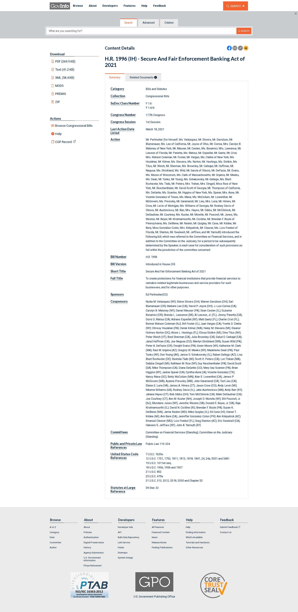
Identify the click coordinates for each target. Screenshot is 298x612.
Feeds (121, 547)
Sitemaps (122, 552)
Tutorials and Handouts (198, 542)
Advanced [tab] (149, 22)
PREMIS (60, 94)
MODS (59, 86)
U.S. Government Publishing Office (154, 596)
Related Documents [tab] (142, 77)
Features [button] (130, 5)
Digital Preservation (94, 542)
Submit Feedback (229, 527)
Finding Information (196, 532)
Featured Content (161, 532)
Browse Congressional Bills (74, 125)
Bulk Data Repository (128, 537)
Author (53, 547)
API (119, 532)
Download (57, 54)
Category (54, 532)
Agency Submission (94, 552)
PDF (65, 61)
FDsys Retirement (93, 565)
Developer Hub (125, 527)
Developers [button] (110, 5)
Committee (55, 542)
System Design (125, 557)
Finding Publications (162, 547)
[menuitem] (78, 6)
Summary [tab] (114, 77)
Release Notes (159, 542)
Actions (55, 118)
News (154, 537)
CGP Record (63, 142)
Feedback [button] (159, 5)
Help (58, 134)
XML (64, 77)
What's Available (194, 537)
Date (52, 537)
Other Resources (194, 547)
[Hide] (295, 13)
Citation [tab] (169, 22)
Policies (88, 532)
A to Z (53, 527)
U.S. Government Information (92, 559)
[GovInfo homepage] (60, 5)
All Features (158, 527)
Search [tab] (128, 22)
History (87, 547)
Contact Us (225, 532)
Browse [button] (78, 5)
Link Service (124, 542)
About (87, 527)
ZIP (57, 102)
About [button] (93, 5)
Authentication (91, 537)
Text (64, 69)
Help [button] (144, 5)
